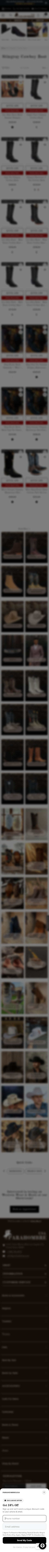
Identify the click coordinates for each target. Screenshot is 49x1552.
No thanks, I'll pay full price (24, 1547)
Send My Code (24, 1540)
